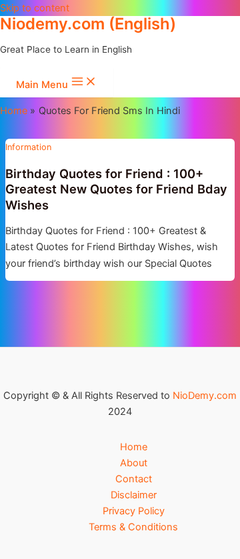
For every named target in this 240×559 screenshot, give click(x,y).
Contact (133, 479)
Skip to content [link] (34, 8)
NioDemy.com (205, 396)
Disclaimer (134, 495)
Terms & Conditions (133, 527)
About (133, 463)
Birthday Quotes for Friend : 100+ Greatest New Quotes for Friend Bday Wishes (116, 189)
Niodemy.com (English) (88, 23)
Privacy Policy (134, 511)
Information (28, 147)
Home (133, 447)
